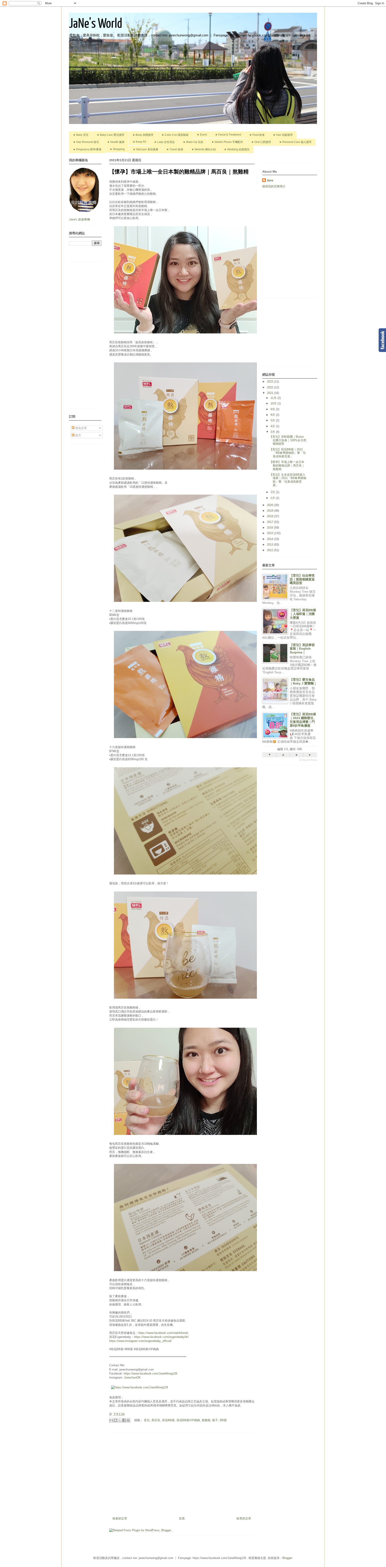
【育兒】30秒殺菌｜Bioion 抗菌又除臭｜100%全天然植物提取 (287, 440)
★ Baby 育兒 (80, 134)
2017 (270, 522)
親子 (215, 1420)
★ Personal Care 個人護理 (295, 142)
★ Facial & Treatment (228, 134)
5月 (273, 420)
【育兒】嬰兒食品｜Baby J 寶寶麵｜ (303, 681)
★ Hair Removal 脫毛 (86, 142)
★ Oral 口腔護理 (261, 142)
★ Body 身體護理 (142, 134)
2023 (270, 381)
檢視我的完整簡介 (273, 186)
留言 (77, 435)
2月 (273, 492)
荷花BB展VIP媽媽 (188, 1420)
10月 (274, 403)
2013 (270, 544)
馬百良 (155, 1420)
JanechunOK (132, 1377)
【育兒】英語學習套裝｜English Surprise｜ (302, 648)
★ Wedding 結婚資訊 (237, 149)
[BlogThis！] (115, 1420)
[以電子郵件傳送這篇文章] (111, 1420)
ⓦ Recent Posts (308, 760)
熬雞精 (206, 1420)
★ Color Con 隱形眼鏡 (175, 134)
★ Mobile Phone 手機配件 (227, 142)
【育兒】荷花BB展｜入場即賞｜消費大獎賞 (303, 613)
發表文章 (80, 428)
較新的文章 (120, 1518)
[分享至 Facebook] (124, 1420)
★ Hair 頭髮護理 (283, 134)
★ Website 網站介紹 (203, 149)
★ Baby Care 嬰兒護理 (110, 134)
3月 (273, 431)
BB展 (223, 1420)
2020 (270, 505)
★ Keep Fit (139, 141)
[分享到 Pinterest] (128, 1420)
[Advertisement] (181, 1473)
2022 (270, 387)
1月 (273, 498)
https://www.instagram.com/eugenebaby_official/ (140, 1341)
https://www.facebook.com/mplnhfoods (163, 1333)
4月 (273, 426)
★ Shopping (117, 149)
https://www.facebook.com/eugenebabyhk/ (161, 1337)
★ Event (202, 134)
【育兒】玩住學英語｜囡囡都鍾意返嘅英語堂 (302, 579)
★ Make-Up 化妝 (193, 142)
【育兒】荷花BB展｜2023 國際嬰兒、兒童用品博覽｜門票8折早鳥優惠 (303, 719)
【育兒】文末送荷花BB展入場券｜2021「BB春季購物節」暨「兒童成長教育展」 (287, 480)
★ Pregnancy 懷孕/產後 (87, 149)
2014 (270, 539)
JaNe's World (95, 24)
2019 (270, 510)
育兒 (147, 1420)
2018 (270, 516)
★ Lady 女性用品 (164, 142)
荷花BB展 (168, 1420)
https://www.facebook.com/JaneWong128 (150, 1373)
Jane (270, 180)
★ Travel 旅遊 (174, 149)
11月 (274, 398)
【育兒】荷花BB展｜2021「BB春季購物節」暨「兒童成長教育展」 (287, 453)
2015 (270, 533)
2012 (270, 550)
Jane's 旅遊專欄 (80, 219)
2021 (270, 393)
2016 (270, 527)
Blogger (287, 1558)
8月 (273, 414)
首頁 (182, 1518)
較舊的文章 (244, 1518)
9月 (273, 409)
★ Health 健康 (115, 142)
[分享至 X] (119, 1420)
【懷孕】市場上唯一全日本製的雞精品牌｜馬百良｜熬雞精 (287, 465)
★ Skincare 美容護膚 (145, 149)
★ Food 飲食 (257, 134)
